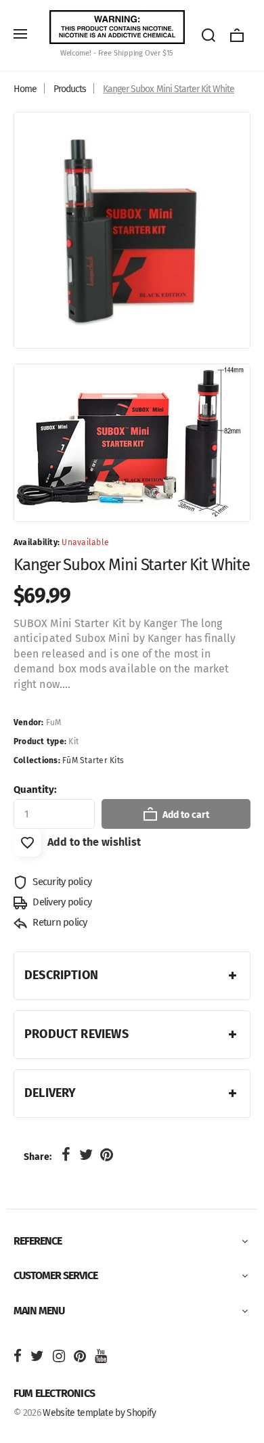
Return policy (58, 922)
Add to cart (184, 815)
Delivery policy (60, 902)
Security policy (60, 882)
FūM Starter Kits (93, 760)
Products (69, 89)
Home (25, 89)
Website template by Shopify (99, 1413)
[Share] (66, 1155)
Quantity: (35, 789)
